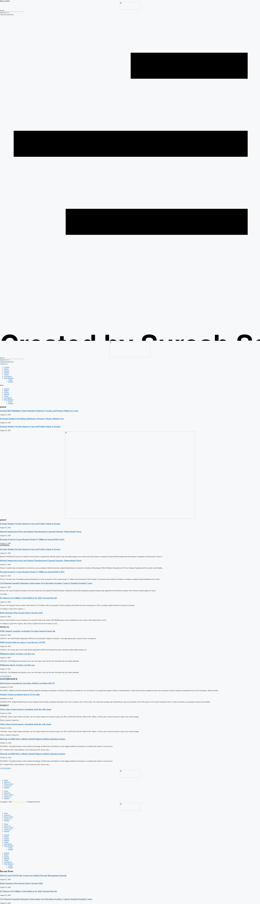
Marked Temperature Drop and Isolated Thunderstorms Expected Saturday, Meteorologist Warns (41, 532)
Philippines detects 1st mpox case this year (17, 654)
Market (6, 369)
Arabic (10, 380)
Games (6, 374)
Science (6, 371)
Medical (6, 372)
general (3, 407)
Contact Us (7, 786)
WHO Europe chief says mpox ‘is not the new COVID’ (22, 642)
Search (2, 12)
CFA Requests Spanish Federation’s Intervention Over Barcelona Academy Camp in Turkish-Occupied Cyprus (46, 583)
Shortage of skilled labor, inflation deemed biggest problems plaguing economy (32, 739)
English (10, 382)
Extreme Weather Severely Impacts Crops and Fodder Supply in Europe (30, 426)
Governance (8, 376)
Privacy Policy (8, 784)
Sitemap (6, 787)
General (6, 367)
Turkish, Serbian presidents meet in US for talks (20, 694)
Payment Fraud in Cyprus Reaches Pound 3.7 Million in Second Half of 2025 (32, 539)
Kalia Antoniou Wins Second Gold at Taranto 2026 (21, 613)
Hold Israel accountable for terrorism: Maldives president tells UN (27, 683)
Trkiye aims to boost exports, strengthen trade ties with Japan (25, 709)
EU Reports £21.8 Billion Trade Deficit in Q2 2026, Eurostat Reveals (28, 598)
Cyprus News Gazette (19, 802)
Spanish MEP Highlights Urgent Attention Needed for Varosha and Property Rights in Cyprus (39, 411)
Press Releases (8, 378)
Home (6, 780)
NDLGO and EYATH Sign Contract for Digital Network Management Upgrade (33, 875)
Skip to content (5, 1)
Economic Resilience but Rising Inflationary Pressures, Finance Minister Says (32, 419)
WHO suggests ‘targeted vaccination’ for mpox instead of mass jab (27, 631)
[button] (130, 11)
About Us (7, 782)
